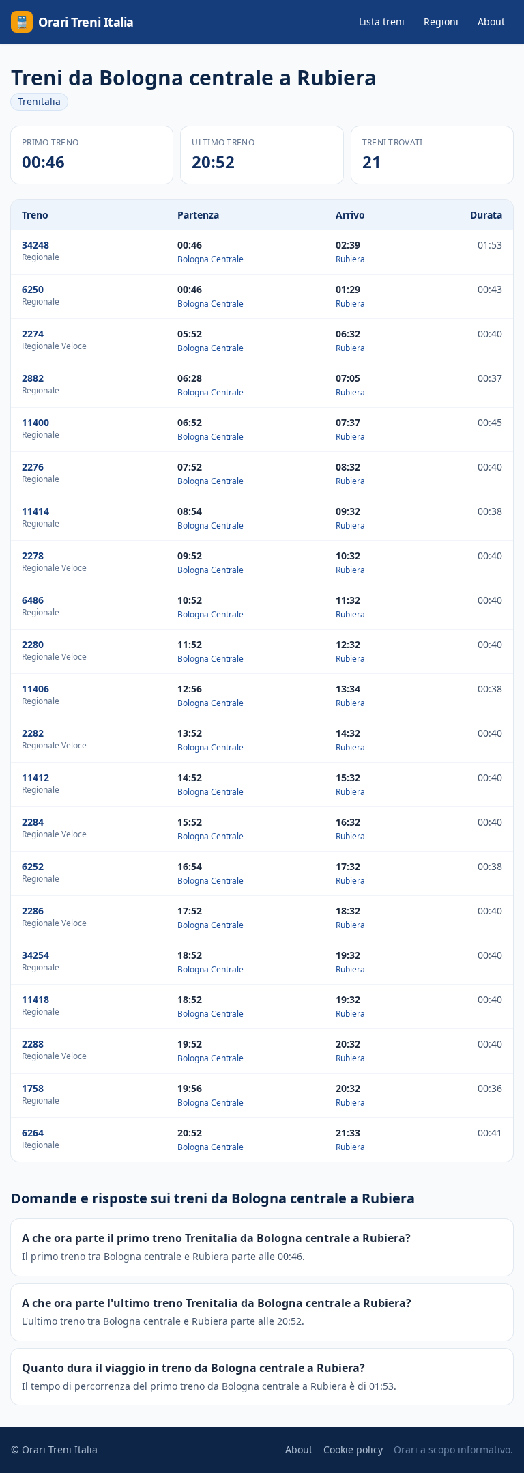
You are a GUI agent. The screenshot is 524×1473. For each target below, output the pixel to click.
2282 (33, 733)
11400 (35, 422)
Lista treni (382, 21)
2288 (33, 1043)
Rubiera (350, 259)
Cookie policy (353, 1449)
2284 (33, 821)
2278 (33, 555)
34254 (35, 955)
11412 (35, 777)
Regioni (441, 21)
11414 (35, 511)
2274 (33, 333)
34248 (35, 244)
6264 (33, 1132)
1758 (33, 1088)
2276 (33, 466)
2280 (33, 644)
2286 (33, 910)
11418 (35, 999)
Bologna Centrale (210, 259)
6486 (33, 599)
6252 (33, 866)
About (491, 21)
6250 (33, 289)
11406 (35, 688)
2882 (33, 377)
